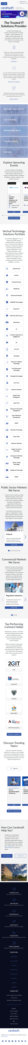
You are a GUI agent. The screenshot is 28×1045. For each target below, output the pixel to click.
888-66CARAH (9, 847)
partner (14, 978)
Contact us (20, 856)
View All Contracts (14, 734)
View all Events (14, 218)
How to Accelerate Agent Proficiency (14, 791)
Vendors (14, 956)
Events (14, 965)
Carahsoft (7, 1035)
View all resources (14, 811)
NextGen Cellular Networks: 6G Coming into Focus (13, 200)
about (14, 982)
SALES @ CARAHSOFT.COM (14, 1004)
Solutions (14, 961)
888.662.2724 (24, 3)
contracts (14, 974)
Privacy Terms (4, 1036)
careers (14, 987)
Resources (14, 969)
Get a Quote (6, 856)
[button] (2, 215)
